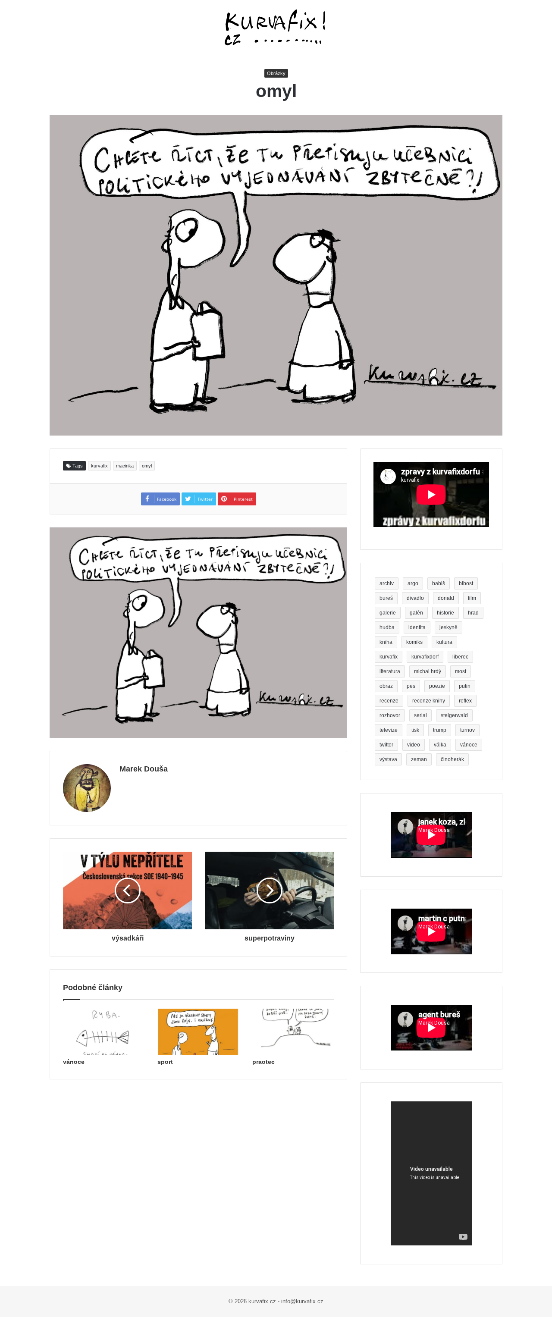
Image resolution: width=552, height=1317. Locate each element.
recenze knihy (428, 701)
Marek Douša (143, 769)
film (472, 598)
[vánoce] (103, 1032)
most (460, 671)
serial (420, 715)
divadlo (415, 598)
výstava (388, 759)
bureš (386, 598)
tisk (415, 730)
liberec (460, 657)
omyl (147, 465)
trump (439, 730)
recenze (389, 701)
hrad (473, 613)
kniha (386, 642)
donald (446, 598)
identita (417, 627)
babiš (438, 583)
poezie (437, 686)
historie (445, 613)
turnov (467, 730)
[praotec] (293, 1032)
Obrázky (276, 73)
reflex (465, 701)
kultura (444, 642)
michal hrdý (427, 671)
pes (411, 686)
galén (416, 613)
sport (165, 1061)
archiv (387, 583)
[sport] (198, 1032)
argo (413, 583)
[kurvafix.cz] (276, 28)
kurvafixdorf (425, 657)
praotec (263, 1061)
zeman (419, 759)
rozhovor (390, 715)
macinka (125, 465)
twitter (386, 745)
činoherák (452, 759)
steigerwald (454, 715)
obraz (386, 686)
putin (464, 686)
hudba (387, 627)
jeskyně (448, 627)
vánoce (74, 1061)
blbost (466, 583)
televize (389, 730)
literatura (390, 671)
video (413, 745)
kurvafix (99, 465)
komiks (414, 642)
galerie (388, 613)
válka (440, 745)
